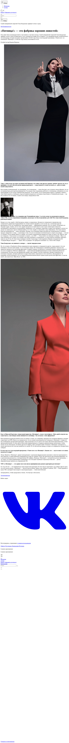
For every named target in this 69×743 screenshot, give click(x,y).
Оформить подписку (11, 12)
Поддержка (8, 546)
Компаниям (15, 546)
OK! (2, 26)
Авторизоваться (5, 475)
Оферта (3, 546)
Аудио (6, 7)
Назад (5, 3)
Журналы (6, 6)
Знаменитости (7, 26)
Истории (21, 546)
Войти (2, 12)
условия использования (24, 543)
